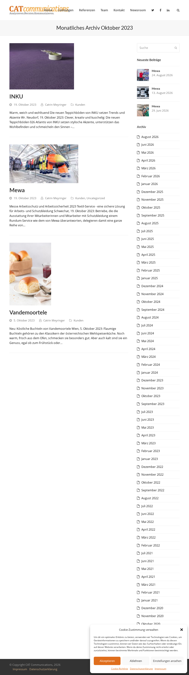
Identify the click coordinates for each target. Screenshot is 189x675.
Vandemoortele (28, 313)
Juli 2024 (147, 325)
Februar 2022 (150, 545)
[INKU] (41, 66)
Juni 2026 (147, 145)
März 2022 (148, 537)
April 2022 (148, 529)
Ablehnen (136, 661)
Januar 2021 (149, 600)
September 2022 (152, 490)
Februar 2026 (150, 176)
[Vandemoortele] (30, 274)
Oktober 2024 (150, 302)
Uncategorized (96, 198)
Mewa (17, 190)
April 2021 (148, 577)
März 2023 (148, 443)
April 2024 (148, 349)
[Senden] (176, 48)
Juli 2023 (147, 412)
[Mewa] (43, 163)
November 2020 (152, 616)
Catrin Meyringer (55, 104)
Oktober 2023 (150, 396)
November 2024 (152, 294)
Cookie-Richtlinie (119, 668)
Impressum (160, 668)
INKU (16, 97)
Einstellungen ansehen (167, 661)
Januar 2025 (149, 278)
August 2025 (150, 223)
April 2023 (148, 435)
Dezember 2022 (152, 467)
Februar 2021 (150, 592)
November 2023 (152, 388)
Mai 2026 (147, 152)
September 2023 (152, 404)
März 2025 (148, 262)
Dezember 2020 (152, 608)
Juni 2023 (147, 420)
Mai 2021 (147, 569)
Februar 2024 (150, 365)
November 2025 (152, 200)
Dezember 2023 (152, 380)
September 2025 (152, 215)
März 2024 (148, 357)
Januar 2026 (149, 184)
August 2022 (150, 498)
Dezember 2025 (152, 192)
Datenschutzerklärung (141, 668)
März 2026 (148, 168)
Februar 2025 (150, 270)
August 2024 (150, 317)
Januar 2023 (149, 459)
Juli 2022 (147, 506)
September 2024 (152, 310)
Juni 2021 (147, 561)
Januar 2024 (149, 373)
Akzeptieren (107, 661)
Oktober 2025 (150, 207)
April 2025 (148, 255)
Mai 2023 (147, 427)
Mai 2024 (147, 341)
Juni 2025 (147, 239)
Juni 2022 (147, 514)
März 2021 (148, 585)
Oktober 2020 (150, 624)
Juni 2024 (147, 333)
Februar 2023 (150, 451)
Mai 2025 (147, 247)
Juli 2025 (147, 231)
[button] (181, 629)
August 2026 (150, 137)
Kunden (80, 104)
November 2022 (152, 474)
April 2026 (148, 160)
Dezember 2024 (152, 286)
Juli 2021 (147, 553)
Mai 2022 (147, 522)
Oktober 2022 (150, 482)
